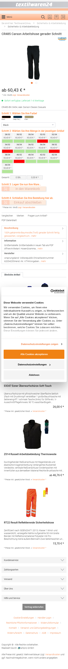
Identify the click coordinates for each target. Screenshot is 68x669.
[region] (34, 65)
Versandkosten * (39, 411)
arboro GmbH (27, 648)
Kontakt (13, 628)
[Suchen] (63, 22)
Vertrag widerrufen (34, 607)
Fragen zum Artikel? (37, 215)
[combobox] (31, 22)
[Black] (6, 117)
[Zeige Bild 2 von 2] (36, 83)
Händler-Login (44, 618)
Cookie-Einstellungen (24, 618)
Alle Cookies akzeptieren (34, 354)
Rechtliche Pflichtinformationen (21, 623)
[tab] (34, 232)
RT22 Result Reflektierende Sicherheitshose (29, 522)
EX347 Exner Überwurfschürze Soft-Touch (28, 385)
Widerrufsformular (50, 623)
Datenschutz (32, 633)
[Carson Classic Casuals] (62, 39)
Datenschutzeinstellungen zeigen (39, 344)
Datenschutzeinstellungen (32, 364)
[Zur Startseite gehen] (34, 5)
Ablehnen (34, 374)
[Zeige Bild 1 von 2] (32, 83)
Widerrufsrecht (14, 633)
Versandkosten (52, 654)
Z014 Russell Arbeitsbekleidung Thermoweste (30, 454)
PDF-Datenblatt (9, 220)
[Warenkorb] (63, 17)
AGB (44, 633)
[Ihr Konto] (49, 17)
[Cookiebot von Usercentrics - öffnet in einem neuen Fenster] (50, 291)
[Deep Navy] (17, 117)
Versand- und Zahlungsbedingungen (38, 628)
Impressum (55, 633)
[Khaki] (29, 117)
